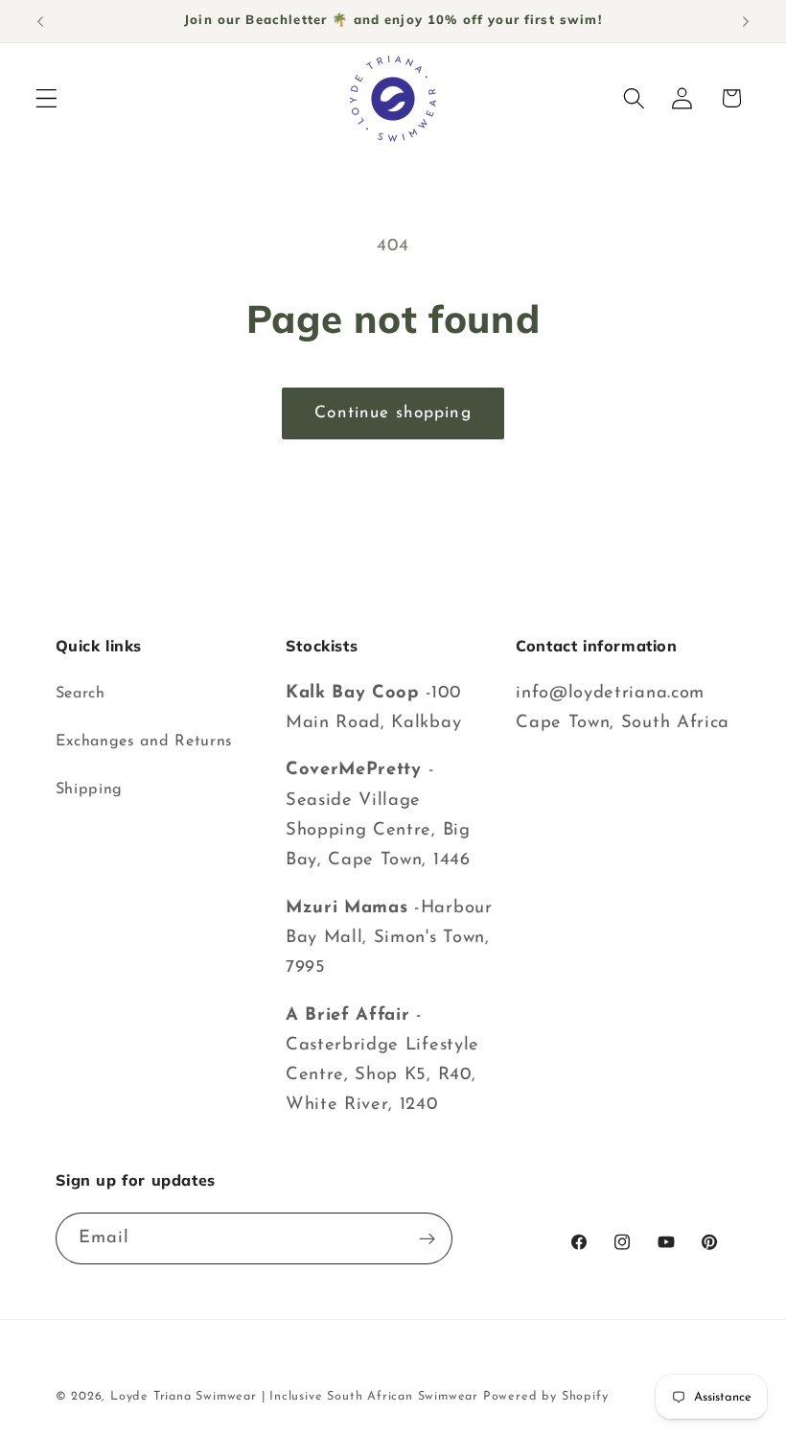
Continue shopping (393, 413)
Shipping (90, 789)
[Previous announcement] (40, 21)
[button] (46, 98)
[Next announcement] (746, 21)
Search (80, 693)
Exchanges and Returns (145, 741)
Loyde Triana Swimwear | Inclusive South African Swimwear (294, 1397)
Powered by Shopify (546, 1397)
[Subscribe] (427, 1238)
